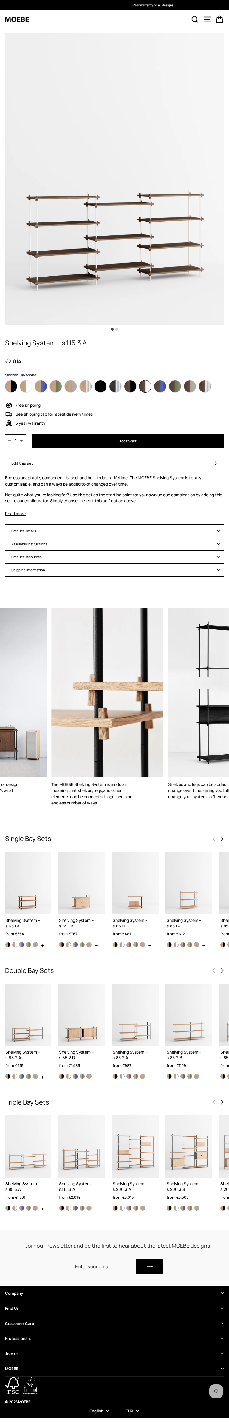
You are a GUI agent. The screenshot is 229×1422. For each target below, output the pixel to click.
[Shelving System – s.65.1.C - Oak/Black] (115, 944)
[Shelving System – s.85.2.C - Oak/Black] (223, 1076)
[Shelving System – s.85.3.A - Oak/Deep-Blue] (21, 1208)
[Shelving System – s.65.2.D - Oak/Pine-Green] (82, 1076)
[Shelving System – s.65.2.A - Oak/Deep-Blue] (21, 1076)
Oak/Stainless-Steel (86, 386)
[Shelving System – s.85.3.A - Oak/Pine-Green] (28, 1208)
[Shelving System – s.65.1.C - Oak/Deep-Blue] (129, 944)
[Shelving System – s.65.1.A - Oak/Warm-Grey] (35, 944)
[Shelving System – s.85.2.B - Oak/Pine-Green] (190, 1076)
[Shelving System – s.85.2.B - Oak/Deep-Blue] (183, 1076)
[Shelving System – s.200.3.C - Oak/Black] (223, 1208)
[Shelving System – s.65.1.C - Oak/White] (122, 944)
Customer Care (19, 1323)
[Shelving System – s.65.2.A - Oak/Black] (8, 1076)
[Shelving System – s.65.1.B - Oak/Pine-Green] (82, 944)
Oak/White (26, 386)
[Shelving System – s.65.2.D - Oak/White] (68, 1076)
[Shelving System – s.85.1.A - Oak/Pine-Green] (190, 944)
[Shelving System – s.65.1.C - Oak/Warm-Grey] (142, 944)
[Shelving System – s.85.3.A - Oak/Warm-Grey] (35, 1208)
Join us (11, 1353)
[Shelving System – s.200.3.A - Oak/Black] (115, 1208)
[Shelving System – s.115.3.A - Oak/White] (68, 1208)
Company (14, 1293)
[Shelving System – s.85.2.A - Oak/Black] (115, 1076)
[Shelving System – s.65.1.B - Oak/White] (68, 944)
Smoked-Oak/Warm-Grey (190, 386)
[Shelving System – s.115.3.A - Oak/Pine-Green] (82, 1208)
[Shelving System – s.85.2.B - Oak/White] (176, 1076)
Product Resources (26, 557)
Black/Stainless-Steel (115, 386)
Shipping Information (28, 570)
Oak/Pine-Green (56, 386)
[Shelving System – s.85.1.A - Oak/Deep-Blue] (183, 944)
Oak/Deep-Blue (41, 386)
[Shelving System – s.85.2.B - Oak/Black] (169, 1076)
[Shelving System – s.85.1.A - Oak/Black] (169, 944)
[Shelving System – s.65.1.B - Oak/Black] (61, 944)
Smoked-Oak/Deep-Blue (160, 386)
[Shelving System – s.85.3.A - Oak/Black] (8, 1208)
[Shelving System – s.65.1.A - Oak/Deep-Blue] (21, 944)
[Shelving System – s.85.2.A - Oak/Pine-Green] (136, 1076)
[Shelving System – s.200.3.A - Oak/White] (122, 1208)
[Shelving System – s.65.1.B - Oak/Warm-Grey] (89, 944)
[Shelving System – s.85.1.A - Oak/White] (176, 944)
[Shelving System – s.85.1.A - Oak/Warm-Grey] (196, 944)
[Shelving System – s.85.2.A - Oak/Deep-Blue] (129, 1076)
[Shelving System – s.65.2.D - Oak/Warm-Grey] (89, 1076)
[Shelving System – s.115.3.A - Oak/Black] (61, 1208)
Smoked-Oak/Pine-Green (175, 386)
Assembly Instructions (29, 544)
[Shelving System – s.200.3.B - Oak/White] (176, 1208)
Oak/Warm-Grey (71, 386)
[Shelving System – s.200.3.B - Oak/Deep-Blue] (183, 1208)
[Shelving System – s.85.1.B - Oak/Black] (223, 944)
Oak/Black (11, 386)
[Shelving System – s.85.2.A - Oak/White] (122, 1076)
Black (100, 386)
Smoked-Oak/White (145, 386)
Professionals (18, 1338)
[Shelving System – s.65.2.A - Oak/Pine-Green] (28, 1076)
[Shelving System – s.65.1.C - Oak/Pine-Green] (136, 944)
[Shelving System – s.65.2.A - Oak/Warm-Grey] (35, 1076)
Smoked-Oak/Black (130, 386)
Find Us (12, 1308)
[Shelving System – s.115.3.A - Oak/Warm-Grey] (89, 1208)
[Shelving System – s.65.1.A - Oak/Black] (8, 944)
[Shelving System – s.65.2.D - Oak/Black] (61, 1076)
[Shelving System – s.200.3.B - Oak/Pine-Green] (190, 1208)
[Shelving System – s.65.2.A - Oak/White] (15, 1076)
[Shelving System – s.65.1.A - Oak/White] (15, 944)
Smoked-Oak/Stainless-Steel (205, 386)
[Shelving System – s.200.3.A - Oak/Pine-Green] (136, 1208)
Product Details (23, 531)
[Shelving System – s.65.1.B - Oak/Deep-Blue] (75, 944)
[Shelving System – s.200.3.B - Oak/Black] (169, 1208)
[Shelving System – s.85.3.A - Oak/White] (15, 1208)
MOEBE (11, 1368)
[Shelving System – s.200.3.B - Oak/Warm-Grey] (196, 1208)
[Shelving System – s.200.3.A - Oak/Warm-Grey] (142, 1208)
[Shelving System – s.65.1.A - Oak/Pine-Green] (28, 944)
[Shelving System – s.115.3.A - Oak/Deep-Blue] (75, 1208)
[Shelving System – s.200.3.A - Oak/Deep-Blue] (129, 1208)
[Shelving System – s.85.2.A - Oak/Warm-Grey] (142, 1076)
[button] (222, 839)
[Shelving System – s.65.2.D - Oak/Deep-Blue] (75, 1076)
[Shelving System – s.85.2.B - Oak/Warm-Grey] (196, 1076)
